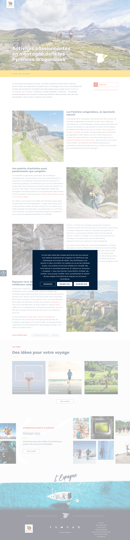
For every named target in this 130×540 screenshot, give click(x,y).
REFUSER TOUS (65, 284)
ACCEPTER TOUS (81, 284)
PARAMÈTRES (47, 284)
